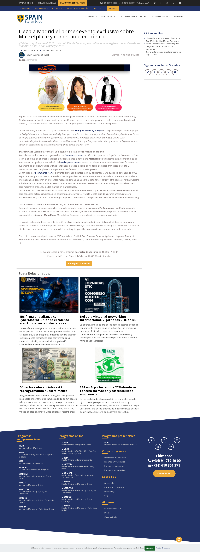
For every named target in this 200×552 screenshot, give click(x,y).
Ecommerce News (44, 172)
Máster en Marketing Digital (31, 484)
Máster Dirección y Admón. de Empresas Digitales (36, 454)
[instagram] (161, 72)
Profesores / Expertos (114, 487)
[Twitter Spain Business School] (154, 3)
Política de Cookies (163, 548)
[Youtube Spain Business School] (180, 3)
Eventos (108, 513)
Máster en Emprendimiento (31, 462)
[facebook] (155, 72)
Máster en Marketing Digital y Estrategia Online (36, 500)
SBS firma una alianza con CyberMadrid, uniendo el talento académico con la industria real (44, 320)
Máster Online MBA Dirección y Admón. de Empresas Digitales (78, 451)
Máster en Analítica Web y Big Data (34, 468)
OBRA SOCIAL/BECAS (47, 3)
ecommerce (31, 59)
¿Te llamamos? (125, 3)
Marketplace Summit (70, 162)
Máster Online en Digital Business (76, 443)
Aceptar (149, 548)
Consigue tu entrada (79, 263)
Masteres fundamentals (115, 458)
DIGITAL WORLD (30, 50)
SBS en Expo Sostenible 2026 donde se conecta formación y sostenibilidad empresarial (108, 390)
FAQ (106, 496)
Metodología (110, 491)
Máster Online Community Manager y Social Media (77, 475)
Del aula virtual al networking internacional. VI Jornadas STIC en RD (108, 318)
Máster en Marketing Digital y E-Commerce (33, 491)
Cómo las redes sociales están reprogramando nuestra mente (43, 389)
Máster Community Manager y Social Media (35, 476)
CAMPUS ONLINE (26, 3)
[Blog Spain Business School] (32, 18)
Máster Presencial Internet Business (120, 443)
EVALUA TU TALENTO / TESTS (72, 3)
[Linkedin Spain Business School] (173, 3)
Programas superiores (114, 466)
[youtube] (175, 72)
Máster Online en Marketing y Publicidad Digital (79, 508)
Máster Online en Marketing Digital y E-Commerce (78, 490)
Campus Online (111, 517)
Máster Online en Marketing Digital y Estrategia (77, 499)
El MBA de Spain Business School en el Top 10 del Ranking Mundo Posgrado (163, 39)
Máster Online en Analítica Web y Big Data (77, 466)
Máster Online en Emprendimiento (76, 459)
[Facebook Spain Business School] (161, 3)
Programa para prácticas (115, 470)
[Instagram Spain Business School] (167, 3)
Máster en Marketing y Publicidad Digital (36, 508)
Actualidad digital (52, 50)
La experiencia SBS (112, 509)
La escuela (109, 483)
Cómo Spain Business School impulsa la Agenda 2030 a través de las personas (162, 46)
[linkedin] (168, 72)
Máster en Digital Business (30, 447)
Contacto (164, 473)
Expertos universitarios (114, 462)
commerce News (74, 155)
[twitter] (148, 72)
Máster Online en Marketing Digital (76, 483)
